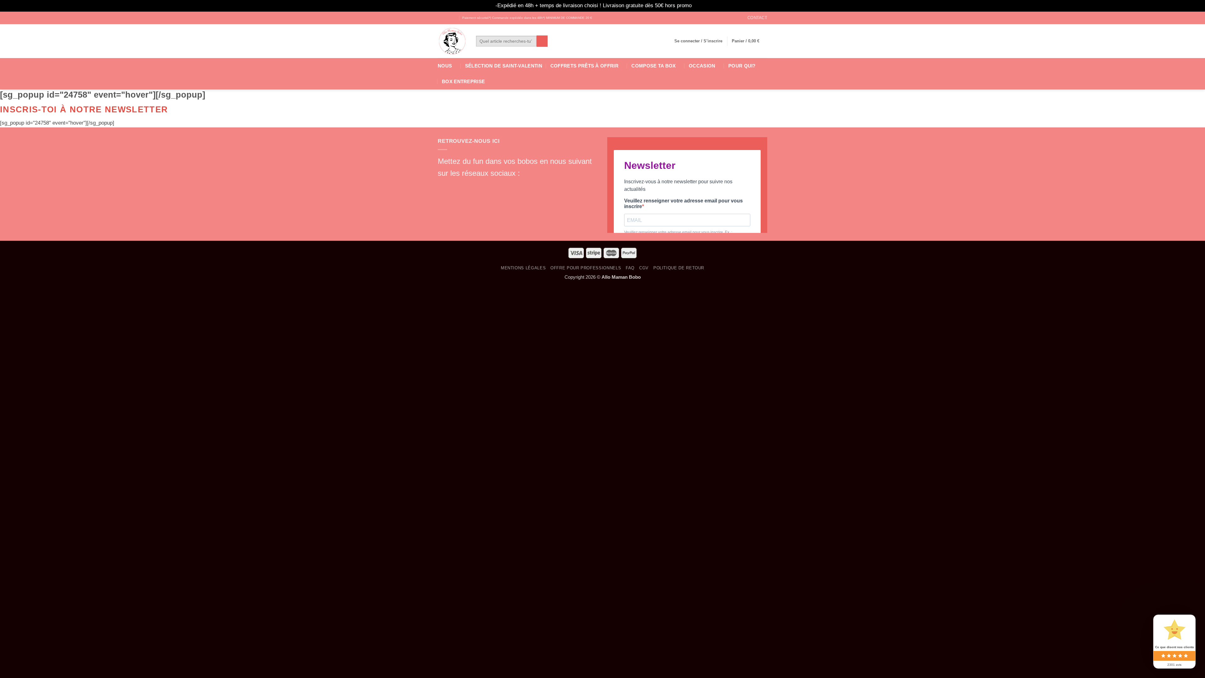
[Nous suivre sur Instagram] (447, 18)
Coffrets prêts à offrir (584, 65)
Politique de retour (678, 268)
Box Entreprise (463, 81)
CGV (644, 268)
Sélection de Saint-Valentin (503, 65)
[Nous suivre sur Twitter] (454, 18)
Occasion (702, 65)
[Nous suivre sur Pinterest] (487, 185)
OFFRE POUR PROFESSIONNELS (585, 268)
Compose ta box (653, 65)
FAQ (630, 268)
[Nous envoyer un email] (476, 185)
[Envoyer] (542, 40)
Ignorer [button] (701, 5)
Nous (445, 65)
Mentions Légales (523, 268)
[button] (698, 41)
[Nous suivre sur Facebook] (441, 18)
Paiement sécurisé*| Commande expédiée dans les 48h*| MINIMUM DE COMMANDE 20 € (527, 17)
